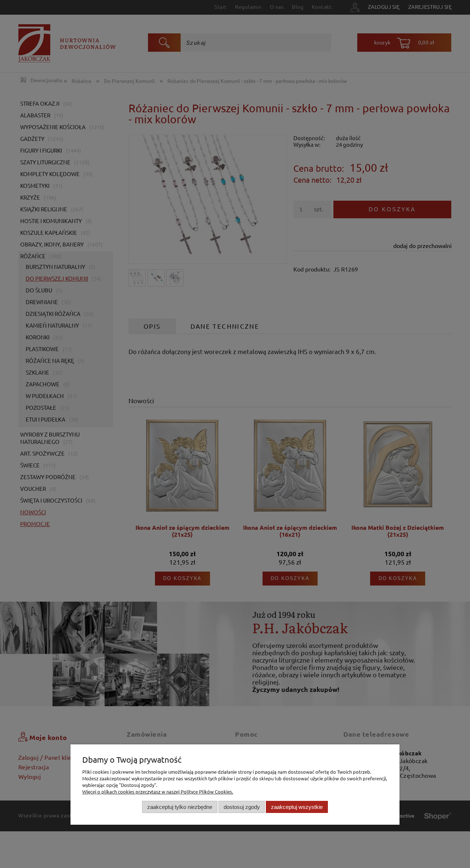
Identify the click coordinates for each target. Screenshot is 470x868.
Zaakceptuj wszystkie (297, 806)
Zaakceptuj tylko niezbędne (179, 806)
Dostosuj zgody (242, 806)
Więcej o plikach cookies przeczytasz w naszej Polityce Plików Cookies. (157, 791)
